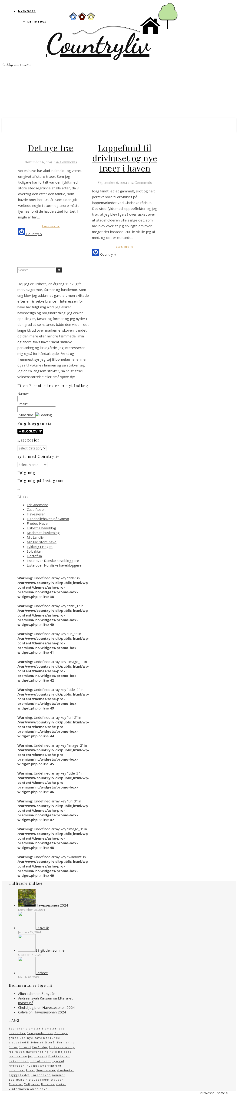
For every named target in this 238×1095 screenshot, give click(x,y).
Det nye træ (50, 147)
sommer (58, 1075)
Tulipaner (32, 1084)
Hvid (53, 1051)
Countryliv (97, 43)
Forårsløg (40, 1047)
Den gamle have (40, 1033)
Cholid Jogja (27, 1007)
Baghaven (17, 1028)
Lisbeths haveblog (41, 528)
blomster (33, 1028)
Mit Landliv (35, 537)
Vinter (61, 1084)
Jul (30, 1056)
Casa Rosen (36, 509)
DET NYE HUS (36, 21)
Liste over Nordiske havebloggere (54, 565)
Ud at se (48, 1084)
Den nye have (31, 1037)
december (17, 1033)
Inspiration (18, 1056)
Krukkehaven (59, 1056)
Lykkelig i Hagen (40, 546)
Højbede (65, 1051)
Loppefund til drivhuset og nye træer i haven (124, 158)
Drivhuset (35, 1042)
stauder (57, 1079)
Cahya (23, 1012)
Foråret (25, 1047)
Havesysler (36, 514)
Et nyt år (48, 993)
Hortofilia (34, 556)
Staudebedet (39, 1079)
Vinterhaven (19, 1089)
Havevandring (37, 1051)
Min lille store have (41, 542)
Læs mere (51, 226)
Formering (66, 1042)
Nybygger (27, 11)
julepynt (40, 1056)
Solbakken (35, 551)
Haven (20, 1051)
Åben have (39, 1089)
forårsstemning (62, 1047)
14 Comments (141, 182)
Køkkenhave (19, 1061)
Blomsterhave (53, 1028)
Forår (13, 1047)
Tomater (16, 1084)
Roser (30, 1070)
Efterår (50, 1042)
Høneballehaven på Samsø (48, 518)
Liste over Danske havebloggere (53, 560)
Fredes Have (37, 523)
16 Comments (66, 162)
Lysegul (58, 1061)
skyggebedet (19, 1075)
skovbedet (65, 1070)
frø (11, 1051)
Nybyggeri (17, 1065)
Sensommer (46, 1070)
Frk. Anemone (37, 504)
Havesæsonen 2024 (58, 1007)
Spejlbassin (18, 1079)
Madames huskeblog (43, 532)
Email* (22, 404)
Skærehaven (41, 1075)
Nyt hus (32, 1065)
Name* (23, 393)
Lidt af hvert (40, 1061)
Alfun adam (27, 993)
